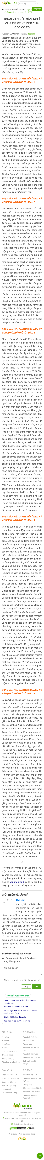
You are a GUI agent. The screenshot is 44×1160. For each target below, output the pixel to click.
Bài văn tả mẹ (28, 1040)
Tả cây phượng (8, 1058)
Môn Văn (5, 1037)
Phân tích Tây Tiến (9, 1051)
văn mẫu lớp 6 (17, 882)
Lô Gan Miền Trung (9, 1093)
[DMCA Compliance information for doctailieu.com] (31, 1129)
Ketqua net (6, 1089)
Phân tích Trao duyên (31, 1092)
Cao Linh (20, 900)
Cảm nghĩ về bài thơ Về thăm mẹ (17, 1021)
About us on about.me (11, 1062)
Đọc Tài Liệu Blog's (9, 1085)
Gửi (36, 987)
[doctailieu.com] (22, 1106)
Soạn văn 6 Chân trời (10, 1078)
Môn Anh (5, 1040)
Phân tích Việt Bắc (30, 1037)
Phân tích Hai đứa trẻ (31, 1057)
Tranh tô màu (7, 1055)
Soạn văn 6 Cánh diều (10, 1075)
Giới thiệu (13, 1134)
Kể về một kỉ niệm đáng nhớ (15, 1017)
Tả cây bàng (27, 1084)
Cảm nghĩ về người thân (32, 1088)
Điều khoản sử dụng (27, 1134)
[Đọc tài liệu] (20, 1139)
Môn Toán (6, 1044)
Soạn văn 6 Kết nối (9, 1082)
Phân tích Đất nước (30, 1054)
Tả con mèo (27, 1044)
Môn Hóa (6, 1048)
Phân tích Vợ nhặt (30, 1075)
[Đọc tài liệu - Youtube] (24, 1139)
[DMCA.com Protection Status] (17, 1129)
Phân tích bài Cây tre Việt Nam (16, 1007)
